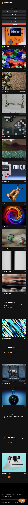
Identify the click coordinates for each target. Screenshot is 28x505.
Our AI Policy (4, 496)
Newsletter (9, 496)
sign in (8, 307)
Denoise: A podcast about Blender (8, 494)
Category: (13, 14)
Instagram (3, 488)
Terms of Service (4, 490)
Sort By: (13, 21)
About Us (8, 488)
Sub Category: (14, 18)
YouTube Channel (13, 490)
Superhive (20, 490)
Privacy (12, 488)
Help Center (18, 488)
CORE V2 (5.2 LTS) (21, 494)
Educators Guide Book (6, 492)
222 (23, 477)
